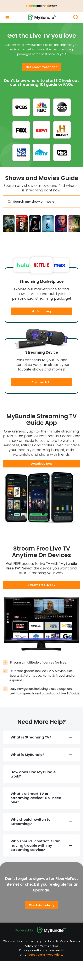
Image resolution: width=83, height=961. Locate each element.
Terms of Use (49, 946)
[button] (41, 67)
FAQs (68, 84)
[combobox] (41, 201)
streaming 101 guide (37, 84)
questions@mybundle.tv (45, 955)
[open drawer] (7, 17)
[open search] (76, 17)
